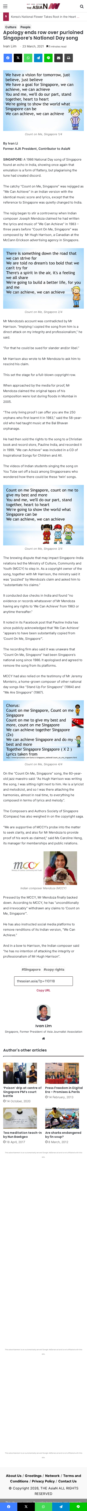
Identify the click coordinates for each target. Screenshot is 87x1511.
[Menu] (5, 7)
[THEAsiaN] (43, 6)
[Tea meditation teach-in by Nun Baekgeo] (22, 1118)
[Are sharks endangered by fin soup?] (64, 1118)
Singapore (32, 969)
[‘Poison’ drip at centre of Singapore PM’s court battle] (22, 1073)
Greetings (33, 1476)
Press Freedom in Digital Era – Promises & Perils (64, 1090)
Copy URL (43, 990)
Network (52, 1476)
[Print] (68, 58)
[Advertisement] (43, 1204)
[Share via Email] (58, 58)
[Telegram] (38, 58)
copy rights (55, 969)
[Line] (48, 58)
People (25, 27)
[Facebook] (8, 58)
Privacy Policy (43, 1481)
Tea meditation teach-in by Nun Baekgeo (22, 1135)
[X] (18, 58)
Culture (10, 27)
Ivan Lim (9, 46)
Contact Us (67, 1481)
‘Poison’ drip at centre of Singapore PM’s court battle (22, 1092)
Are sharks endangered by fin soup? (63, 1135)
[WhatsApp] (28, 58)
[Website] (43, 1038)
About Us (14, 1476)
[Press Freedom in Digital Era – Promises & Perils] (64, 1073)
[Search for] (82, 7)
